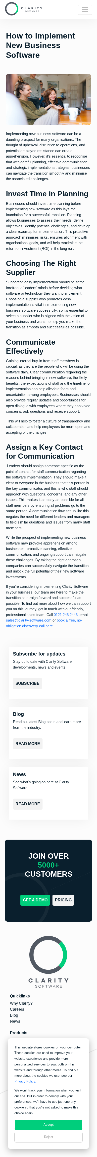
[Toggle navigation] (85, 10)
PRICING (63, 900)
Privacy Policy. (25, 1081)
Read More (27, 744)
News (15, 1021)
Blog (14, 1015)
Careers (17, 1009)
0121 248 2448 (66, 615)
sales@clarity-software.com (28, 620)
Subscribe (27, 683)
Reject (48, 1137)
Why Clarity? (21, 1003)
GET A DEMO (35, 900)
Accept (49, 1124)
